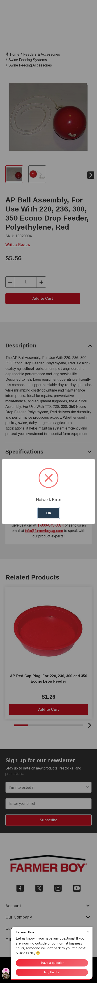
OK (48, 513)
